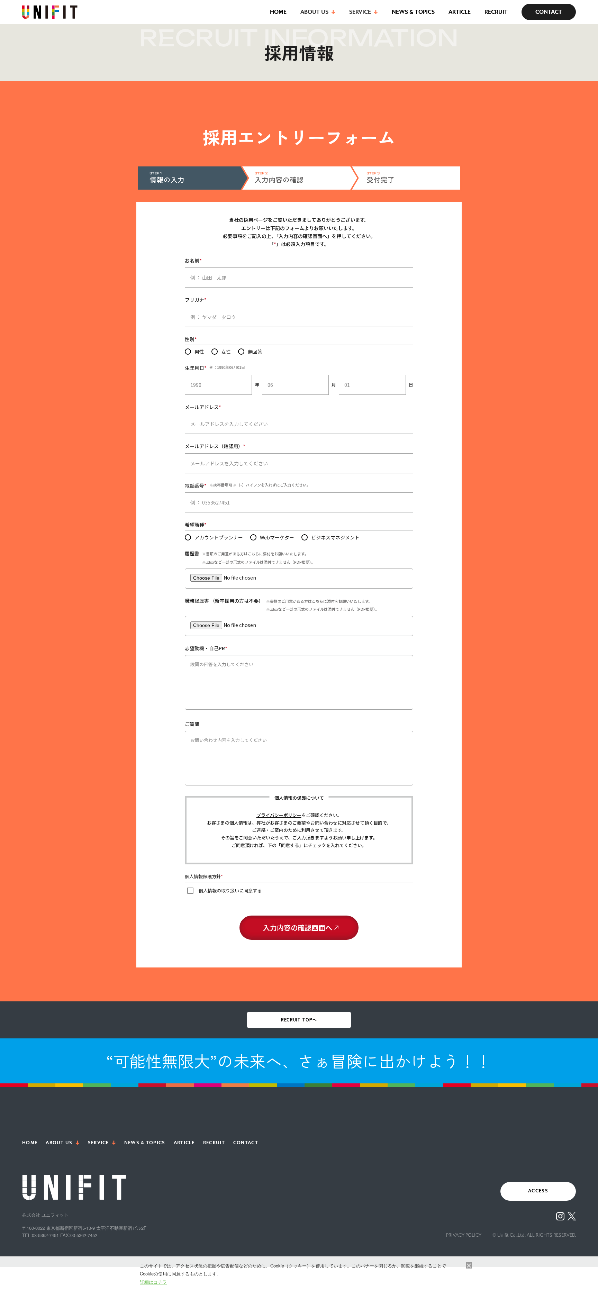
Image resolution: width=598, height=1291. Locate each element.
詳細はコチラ (153, 1282)
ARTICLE (459, 12)
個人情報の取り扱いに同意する (230, 890)
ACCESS (538, 1191)
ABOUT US (59, 1143)
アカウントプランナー (218, 537)
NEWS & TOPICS (413, 12)
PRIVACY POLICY (463, 1235)
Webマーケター (277, 537)
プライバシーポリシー (278, 815)
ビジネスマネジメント (335, 537)
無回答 (255, 351)
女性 (226, 351)
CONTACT (548, 12)
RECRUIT (496, 12)
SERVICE (98, 1143)
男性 (199, 351)
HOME (278, 12)
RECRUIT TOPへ (299, 1019)
